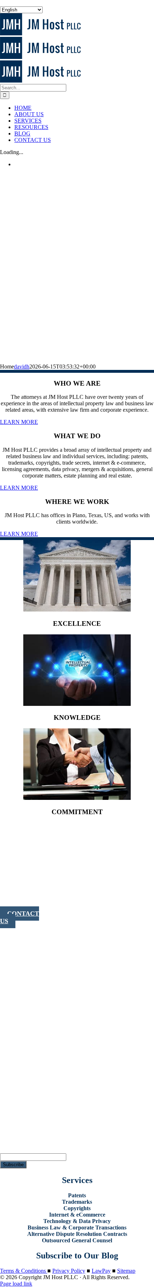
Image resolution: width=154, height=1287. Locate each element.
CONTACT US (19, 917)
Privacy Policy (68, 1271)
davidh (21, 366)
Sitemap (126, 1271)
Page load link (16, 1284)
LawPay (101, 1271)
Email (6, 1150)
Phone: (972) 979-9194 (14, 897)
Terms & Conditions (23, 1271)
